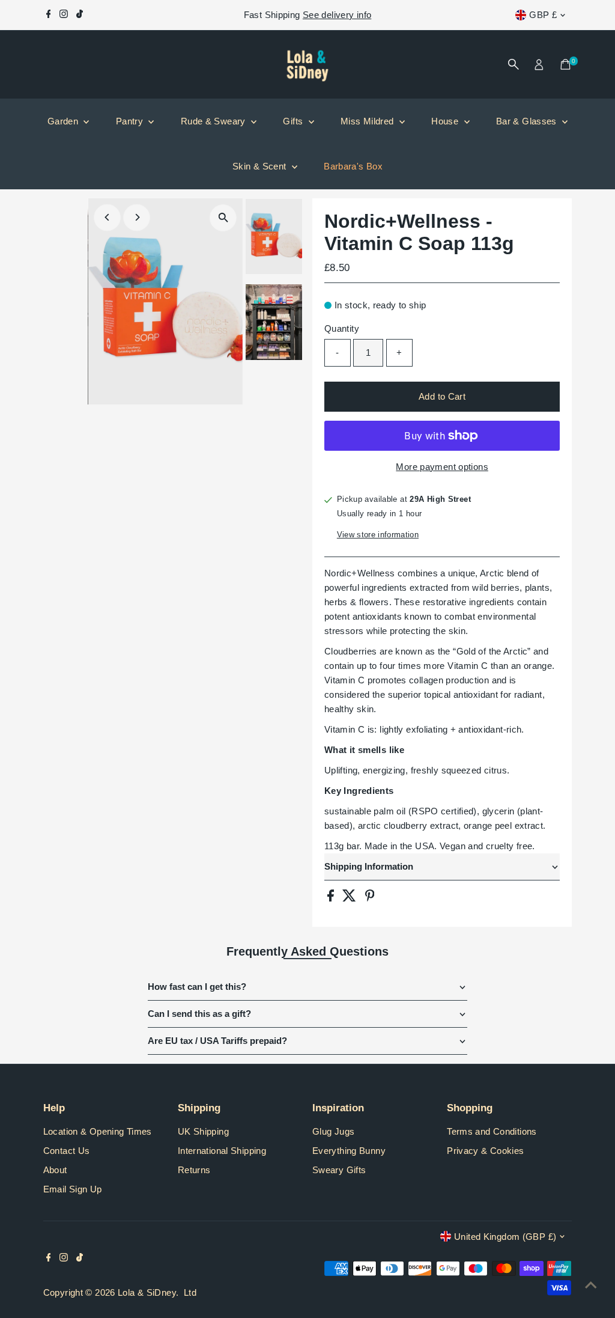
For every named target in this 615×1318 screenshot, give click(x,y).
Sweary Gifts (339, 1170)
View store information (378, 534)
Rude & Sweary (214, 121)
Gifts (294, 121)
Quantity (341, 328)
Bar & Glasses (527, 121)
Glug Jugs (333, 1131)
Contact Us (66, 1151)
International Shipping (222, 1151)
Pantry (131, 121)
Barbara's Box (353, 166)
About (55, 1170)
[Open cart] (565, 64)
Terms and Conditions (492, 1131)
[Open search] (513, 64)
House (446, 121)
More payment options (442, 467)
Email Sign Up (72, 1189)
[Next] (136, 217)
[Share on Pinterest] (370, 898)
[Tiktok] (79, 15)
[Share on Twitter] (350, 898)
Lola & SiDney (147, 1292)
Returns (194, 1170)
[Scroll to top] (591, 1285)
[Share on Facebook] (331, 898)
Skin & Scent (260, 166)
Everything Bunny (349, 1151)
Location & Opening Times (97, 1131)
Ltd (190, 1292)
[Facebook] (48, 15)
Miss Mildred (368, 121)
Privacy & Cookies (485, 1151)
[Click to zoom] (223, 217)
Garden (64, 121)
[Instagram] (63, 15)
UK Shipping (203, 1131)
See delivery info (337, 15)
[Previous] (107, 217)
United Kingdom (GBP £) (505, 1236)
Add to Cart (442, 396)
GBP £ (543, 15)
